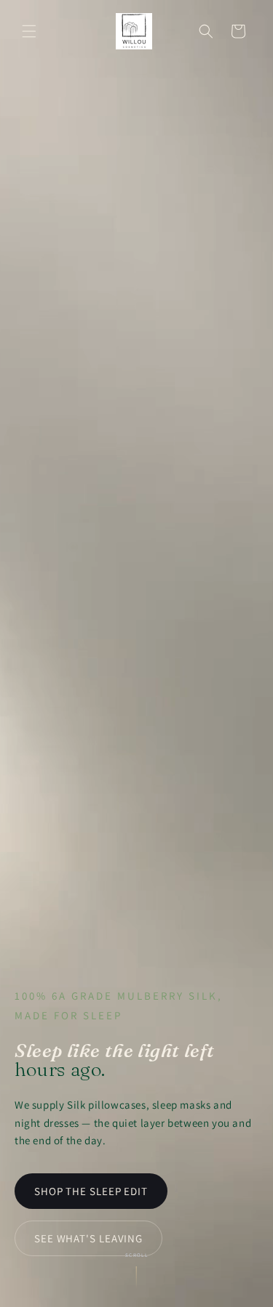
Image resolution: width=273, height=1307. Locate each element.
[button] (29, 31)
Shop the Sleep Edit (91, 1191)
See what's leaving (88, 1238)
